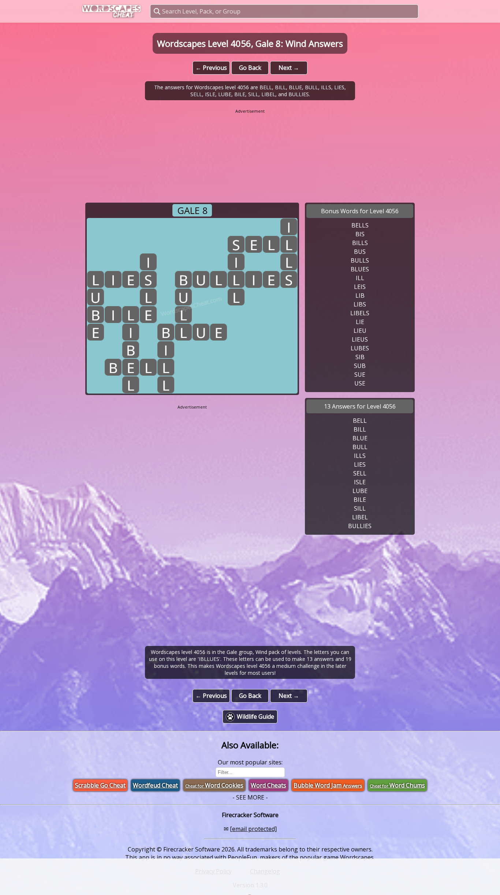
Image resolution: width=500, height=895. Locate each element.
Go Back (250, 68)
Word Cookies (214, 785)
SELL (359, 473)
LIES (360, 464)
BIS (360, 234)
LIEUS (360, 339)
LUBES (360, 348)
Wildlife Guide (255, 716)
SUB (360, 366)
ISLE (360, 482)
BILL (360, 429)
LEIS (360, 287)
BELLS (360, 225)
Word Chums (397, 785)
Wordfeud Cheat (155, 785)
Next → (289, 68)
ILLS (360, 456)
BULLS (360, 260)
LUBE (359, 491)
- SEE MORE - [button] (250, 797)
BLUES (360, 269)
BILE (360, 500)
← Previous (211, 68)
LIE (360, 322)
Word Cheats (268, 785)
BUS (360, 252)
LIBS (360, 304)
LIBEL (360, 517)
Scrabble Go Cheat (100, 785)
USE (359, 383)
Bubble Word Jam (328, 785)
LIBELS (359, 313)
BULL (359, 447)
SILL (360, 508)
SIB (360, 357)
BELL (360, 421)
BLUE (359, 438)
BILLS (360, 243)
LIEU (360, 331)
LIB (360, 296)
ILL (360, 278)
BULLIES (360, 526)
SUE (359, 375)
